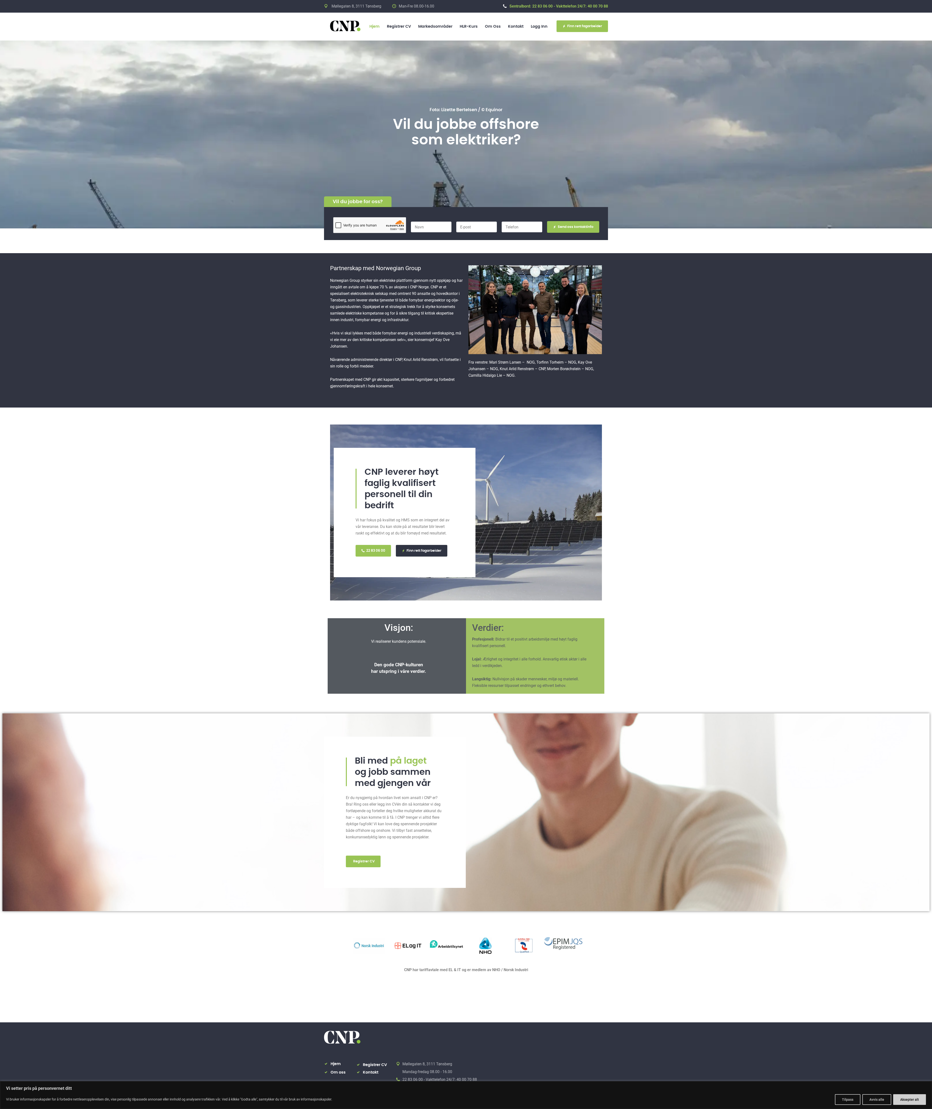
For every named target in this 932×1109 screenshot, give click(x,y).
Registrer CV (399, 26)
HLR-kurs (469, 26)
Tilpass (847, 1099)
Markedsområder (435, 26)
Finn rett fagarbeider (584, 26)
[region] (466, 1095)
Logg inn (539, 26)
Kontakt (516, 26)
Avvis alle (876, 1099)
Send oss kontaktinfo (575, 227)
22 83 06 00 (375, 550)
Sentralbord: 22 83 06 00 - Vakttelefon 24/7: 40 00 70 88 (558, 6)
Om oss (493, 26)
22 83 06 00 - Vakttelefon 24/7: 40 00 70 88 (439, 1079)
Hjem (374, 26)
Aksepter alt (909, 1099)
